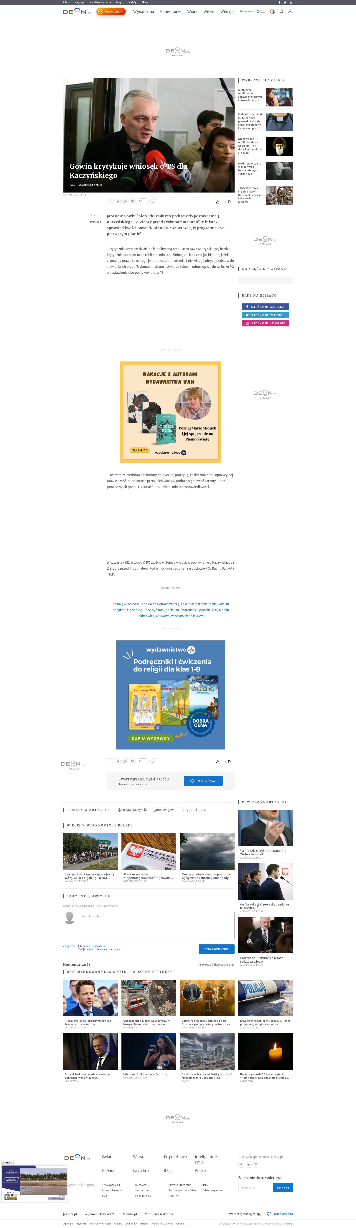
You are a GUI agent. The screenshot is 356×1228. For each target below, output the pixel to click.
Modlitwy (173, 1195)
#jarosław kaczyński (132, 809)
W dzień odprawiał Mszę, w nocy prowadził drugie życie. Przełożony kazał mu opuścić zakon (250, 123)
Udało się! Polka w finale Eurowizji (145, 1074)
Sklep (145, 2)
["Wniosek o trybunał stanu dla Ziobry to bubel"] (265, 828)
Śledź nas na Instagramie (268, 323)
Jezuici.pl (70, 1214)
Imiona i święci (143, 1195)
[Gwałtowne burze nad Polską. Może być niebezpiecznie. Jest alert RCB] (207, 1051)
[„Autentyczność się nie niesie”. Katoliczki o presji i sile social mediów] (279, 195)
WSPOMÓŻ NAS (283, 1214)
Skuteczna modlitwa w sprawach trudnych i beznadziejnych (250, 95)
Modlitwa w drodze (100, 2)
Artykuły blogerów (112, 1190)
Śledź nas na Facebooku (267, 307)
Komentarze (170, 11)
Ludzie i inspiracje (211, 1190)
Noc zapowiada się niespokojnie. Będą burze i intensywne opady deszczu (206, 878)
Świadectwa (142, 1190)
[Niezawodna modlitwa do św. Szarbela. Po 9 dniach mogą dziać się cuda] (279, 146)
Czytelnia (141, 1170)
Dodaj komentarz (217, 949)
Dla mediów (131, 1223)
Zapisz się (283, 1187)
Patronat (180, 1223)
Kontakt (118, 1223)
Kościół (108, 1170)
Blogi (119, 2)
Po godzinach (175, 1157)
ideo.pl (289, 1223)
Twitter (285, 2)
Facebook (279, 2)
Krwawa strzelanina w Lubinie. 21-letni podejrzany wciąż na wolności (265, 1022)
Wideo (208, 11)
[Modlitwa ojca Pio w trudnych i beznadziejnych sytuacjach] (279, 171)
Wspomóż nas (207, 781)
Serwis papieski (111, 1185)
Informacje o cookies (162, 1223)
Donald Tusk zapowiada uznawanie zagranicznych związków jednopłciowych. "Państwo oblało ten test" (89, 1079)
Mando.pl (129, 1214)
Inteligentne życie (206, 1159)
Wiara (192, 11)
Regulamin (81, 1223)
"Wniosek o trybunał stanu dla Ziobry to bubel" (263, 852)
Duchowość (142, 1185)
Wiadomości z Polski (91, 185)
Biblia (66, 2)
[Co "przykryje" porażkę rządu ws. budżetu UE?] (265, 881)
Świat (73, 185)
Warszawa (246, 11)
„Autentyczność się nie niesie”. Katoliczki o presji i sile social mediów (250, 195)
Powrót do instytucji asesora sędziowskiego (261, 959)
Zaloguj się (69, 946)
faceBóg (132, 2)
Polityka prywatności (100, 1223)
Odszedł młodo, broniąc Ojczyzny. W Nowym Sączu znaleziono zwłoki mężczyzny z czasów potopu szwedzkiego (146, 1026)
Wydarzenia (143, 11)
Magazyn (79, 2)
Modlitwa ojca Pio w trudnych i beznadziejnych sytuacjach (249, 169)
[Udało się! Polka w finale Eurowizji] (148, 1051)
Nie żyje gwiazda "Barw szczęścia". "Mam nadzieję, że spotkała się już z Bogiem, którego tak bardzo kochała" (264, 1077)
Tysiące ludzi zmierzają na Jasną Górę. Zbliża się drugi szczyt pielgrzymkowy (89, 878)
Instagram (291, 2)
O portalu (68, 1223)
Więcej (226, 11)
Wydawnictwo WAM (100, 1214)
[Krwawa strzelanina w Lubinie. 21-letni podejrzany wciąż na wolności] (265, 998)
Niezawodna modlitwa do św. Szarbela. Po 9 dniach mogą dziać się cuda (250, 145)
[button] (272, 11)
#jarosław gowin (165, 809)
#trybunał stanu (194, 809)
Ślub (104, 1195)
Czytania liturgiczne (179, 1185)
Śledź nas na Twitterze (267, 315)
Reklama (144, 1223)
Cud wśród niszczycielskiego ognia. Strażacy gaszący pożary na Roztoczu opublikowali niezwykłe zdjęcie (206, 1024)
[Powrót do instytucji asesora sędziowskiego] (265, 935)
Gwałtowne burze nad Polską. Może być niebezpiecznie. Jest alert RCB (207, 1075)
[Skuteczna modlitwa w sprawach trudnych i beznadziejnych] (279, 97)
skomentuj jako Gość (94, 946)
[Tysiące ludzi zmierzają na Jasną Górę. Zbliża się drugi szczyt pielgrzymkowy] (90, 851)
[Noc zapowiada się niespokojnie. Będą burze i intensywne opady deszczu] (207, 851)
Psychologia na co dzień (182, 1190)
